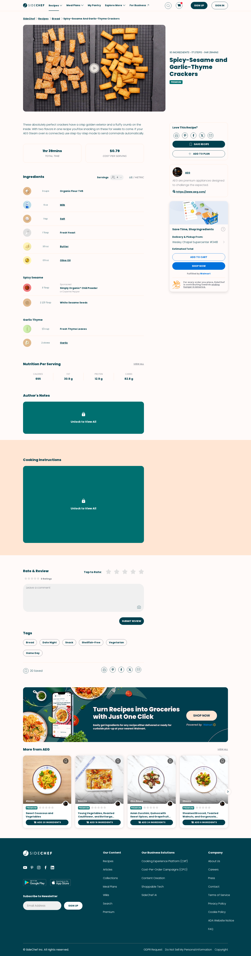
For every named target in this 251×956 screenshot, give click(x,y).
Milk (62, 205)
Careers (213, 870)
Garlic (64, 342)
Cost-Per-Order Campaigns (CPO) (164, 870)
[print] (177, 135)
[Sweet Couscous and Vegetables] (47, 792)
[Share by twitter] (203, 135)
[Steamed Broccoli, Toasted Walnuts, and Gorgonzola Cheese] (204, 792)
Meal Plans (110, 887)
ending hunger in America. (201, 285)
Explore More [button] (113, 5)
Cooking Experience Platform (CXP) (165, 861)
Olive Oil (65, 260)
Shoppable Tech (153, 887)
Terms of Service (219, 895)
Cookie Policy (217, 912)
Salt (62, 218)
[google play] (34, 882)
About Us (214, 861)
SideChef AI (149, 895)
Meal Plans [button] (73, 5)
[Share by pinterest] (186, 135)
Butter (64, 246)
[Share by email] (212, 135)
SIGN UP (199, 5)
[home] (34, 5)
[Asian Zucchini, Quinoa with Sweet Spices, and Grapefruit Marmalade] (152, 792)
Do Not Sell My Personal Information (188, 950)
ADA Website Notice (221, 920)
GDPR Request (153, 950)
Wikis (106, 895)
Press (211, 878)
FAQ (210, 929)
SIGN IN (219, 5)
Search (107, 904)
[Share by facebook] (195, 135)
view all (223, 749)
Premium (108, 912)
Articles (107, 870)
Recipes (108, 861)
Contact (213, 887)
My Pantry (94, 5)
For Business (138, 5)
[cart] (179, 5)
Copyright (221, 950)
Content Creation (153, 878)
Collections (110, 878)
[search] (168, 5)
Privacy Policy (217, 904)
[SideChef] (37, 855)
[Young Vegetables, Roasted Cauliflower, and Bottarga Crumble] (99, 792)
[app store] (60, 882)
